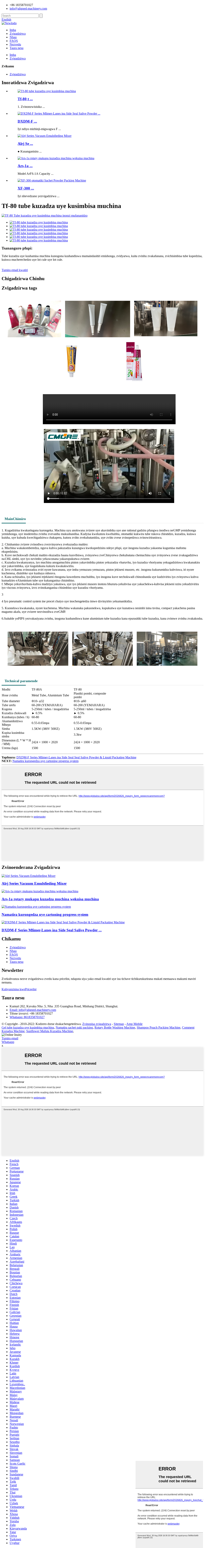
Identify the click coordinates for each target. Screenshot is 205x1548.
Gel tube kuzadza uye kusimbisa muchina (28, 1027)
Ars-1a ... (25, 166)
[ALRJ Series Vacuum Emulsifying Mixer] (28, 876)
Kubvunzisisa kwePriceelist (19, 989)
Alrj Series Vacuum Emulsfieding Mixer (34, 883)
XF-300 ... (26, 188)
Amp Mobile (134, 1024)
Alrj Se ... (25, 143)
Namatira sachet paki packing (74, 1027)
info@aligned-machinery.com (28, 8)
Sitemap (119, 1024)
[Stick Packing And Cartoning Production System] (36, 906)
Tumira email (10, 1038)
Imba (13, 30)
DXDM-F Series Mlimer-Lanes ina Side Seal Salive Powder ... (52, 930)
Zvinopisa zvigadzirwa (96, 1024)
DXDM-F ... (27, 121)
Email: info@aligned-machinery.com (33, 1010)
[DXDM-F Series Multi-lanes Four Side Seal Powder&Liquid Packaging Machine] (63, 922)
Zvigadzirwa (18, 33)
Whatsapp (8, 1042)
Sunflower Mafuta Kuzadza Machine (49, 1031)
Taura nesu (16, 48)
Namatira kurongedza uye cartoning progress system (45, 761)
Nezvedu (15, 44)
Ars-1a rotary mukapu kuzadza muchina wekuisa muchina (50, 899)
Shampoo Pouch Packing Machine (158, 1027)
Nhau (13, 37)
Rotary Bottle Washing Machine (114, 1027)
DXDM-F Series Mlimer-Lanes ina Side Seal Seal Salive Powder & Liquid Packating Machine (76, 757)
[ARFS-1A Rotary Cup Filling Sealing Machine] (40, 891)
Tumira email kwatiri (15, 270)
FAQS (14, 40)
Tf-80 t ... (25, 99)
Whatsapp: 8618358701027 (27, 1017)
